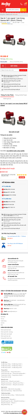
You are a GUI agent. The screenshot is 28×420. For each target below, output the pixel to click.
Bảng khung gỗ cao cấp (7, 401)
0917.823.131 (9, 207)
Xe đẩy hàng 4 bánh (6, 367)
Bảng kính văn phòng (19, 401)
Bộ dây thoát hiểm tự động (7, 395)
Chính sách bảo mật (5, 336)
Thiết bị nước (9, 14)
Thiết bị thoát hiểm (19, 395)
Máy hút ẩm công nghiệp (14, 389)
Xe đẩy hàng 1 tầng (5, 364)
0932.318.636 (9, 189)
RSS (2, 325)
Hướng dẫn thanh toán (6, 338)
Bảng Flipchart (4, 399)
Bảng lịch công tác (5, 402)
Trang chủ (2, 14)
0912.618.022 (9, 201)
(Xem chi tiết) (16, 76)
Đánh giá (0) (7, 98)
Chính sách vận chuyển (6, 334)
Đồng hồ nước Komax (6, 383)
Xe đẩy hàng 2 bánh (17, 364)
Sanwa (8, 22)
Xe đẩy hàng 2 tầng (5, 365)
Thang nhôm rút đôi (6, 375)
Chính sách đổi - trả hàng (7, 332)
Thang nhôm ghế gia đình (19, 373)
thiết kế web (17, 411)
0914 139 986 (10, 195)
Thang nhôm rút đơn (17, 375)
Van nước (15, 14)
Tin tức (2, 318)
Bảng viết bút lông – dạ (6, 404)
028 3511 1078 (12, 308)
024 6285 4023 (21, 300)
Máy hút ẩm (4, 389)
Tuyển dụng (3, 320)
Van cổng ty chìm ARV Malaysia (15, 243)
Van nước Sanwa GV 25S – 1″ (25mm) (16, 236)
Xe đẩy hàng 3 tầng (16, 365)
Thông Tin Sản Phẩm (7, 95)
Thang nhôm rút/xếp (6, 377)
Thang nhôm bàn (5, 371)
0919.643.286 (9, 204)
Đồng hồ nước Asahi (14, 381)
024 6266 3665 (7, 301)
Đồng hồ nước (4, 381)
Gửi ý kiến (22, 177)
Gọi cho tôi (23, 70)
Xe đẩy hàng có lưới (17, 367)
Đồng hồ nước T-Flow (18, 383)
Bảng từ (13, 402)
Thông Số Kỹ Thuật (21, 95)
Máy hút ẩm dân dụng (6, 390)
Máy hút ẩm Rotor (17, 390)
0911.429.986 (9, 192)
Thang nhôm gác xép (6, 373)
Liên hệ (2, 323)
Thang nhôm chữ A (15, 371)
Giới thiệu (3, 316)
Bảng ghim (12, 399)
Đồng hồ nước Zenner (6, 384)
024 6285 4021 (12, 300)
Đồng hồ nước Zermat (18, 384)
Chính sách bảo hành (6, 329)
